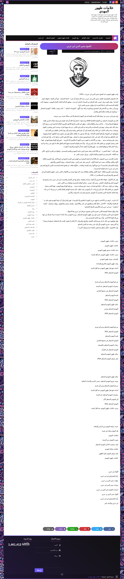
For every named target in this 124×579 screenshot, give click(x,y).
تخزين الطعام (20, 205)
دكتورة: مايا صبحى (97, 38)
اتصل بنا (104, 2)
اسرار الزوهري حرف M (21, 51)
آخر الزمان (20, 177)
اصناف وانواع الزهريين (22, 106)
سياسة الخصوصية (96, 2)
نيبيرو (20, 236)
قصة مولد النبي (20, 224)
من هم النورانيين (24, 79)
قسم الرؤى (20, 221)
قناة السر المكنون (20, 227)
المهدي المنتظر (50, 38)
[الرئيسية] (115, 38)
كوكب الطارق (86, 38)
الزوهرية (20, 190)
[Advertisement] (41, 19)
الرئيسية (108, 38)
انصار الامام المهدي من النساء (20, 202)
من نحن (87, 2)
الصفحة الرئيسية (95, 51)
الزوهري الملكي (24, 65)
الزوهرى (20, 187)
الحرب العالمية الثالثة (20, 184)
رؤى (20, 208)
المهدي (20, 199)
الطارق (20, 193)
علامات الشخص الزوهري (21, 119)
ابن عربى (40, 38)
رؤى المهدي (75, 38)
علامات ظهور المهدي (104, 9)
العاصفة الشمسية (20, 196)
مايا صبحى (20, 233)
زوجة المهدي (20, 215)
